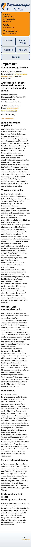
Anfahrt (23, 49)
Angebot (8, 49)
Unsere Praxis (22, 41)
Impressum (26, 537)
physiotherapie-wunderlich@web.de (10, 109)
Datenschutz (26, 539)
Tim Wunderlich (7, 118)
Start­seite (8, 40)
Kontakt (15, 56)
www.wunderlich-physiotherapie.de (14, 75)
